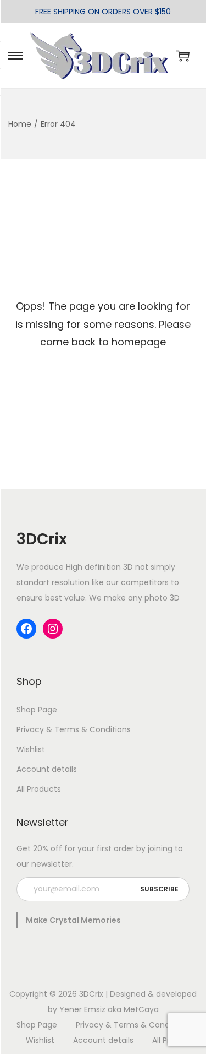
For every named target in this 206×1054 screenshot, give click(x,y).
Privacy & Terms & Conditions (73, 729)
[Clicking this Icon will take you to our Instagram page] (53, 629)
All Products (38, 788)
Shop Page (36, 709)
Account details (46, 769)
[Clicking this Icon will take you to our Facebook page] (26, 629)
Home (19, 123)
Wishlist (30, 749)
